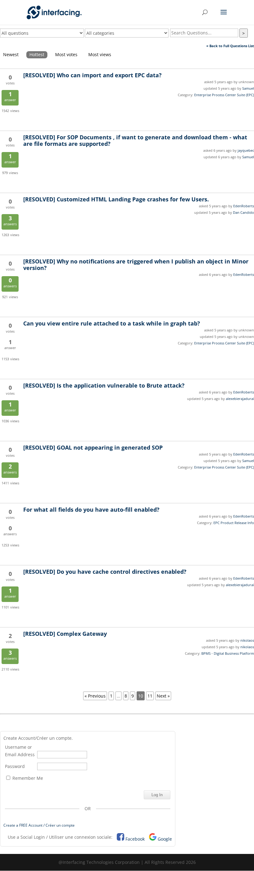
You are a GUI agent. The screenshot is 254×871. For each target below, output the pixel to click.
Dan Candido (243, 212)
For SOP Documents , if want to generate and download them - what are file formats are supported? (135, 140)
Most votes (66, 54)
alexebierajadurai (240, 398)
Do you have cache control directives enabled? (104, 571)
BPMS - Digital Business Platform (227, 653)
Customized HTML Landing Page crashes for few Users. (116, 199)
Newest (11, 54)
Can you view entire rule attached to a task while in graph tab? (111, 323)
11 (149, 696)
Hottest (36, 54)
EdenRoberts (243, 206)
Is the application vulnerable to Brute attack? (104, 385)
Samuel (248, 88)
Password (15, 766)
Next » (163, 696)
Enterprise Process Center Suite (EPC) (224, 94)
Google (165, 839)
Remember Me (27, 778)
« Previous (95, 696)
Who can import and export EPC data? (92, 75)
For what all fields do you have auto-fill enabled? (91, 509)
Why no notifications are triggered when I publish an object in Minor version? (135, 265)
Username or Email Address (20, 750)
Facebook (135, 839)
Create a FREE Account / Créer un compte (39, 825)
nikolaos (247, 640)
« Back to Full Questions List (230, 45)
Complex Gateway (65, 633)
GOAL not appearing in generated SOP (93, 447)
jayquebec (246, 150)
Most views (99, 54)
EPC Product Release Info (233, 522)
